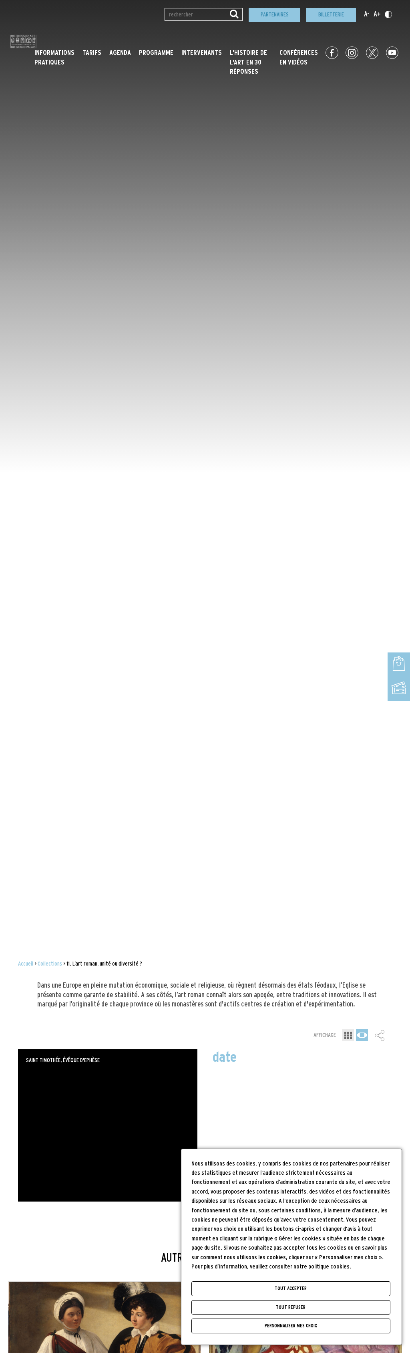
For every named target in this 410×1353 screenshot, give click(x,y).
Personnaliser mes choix (291, 1325)
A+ (377, 14)
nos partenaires (339, 1164)
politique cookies (329, 1267)
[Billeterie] (399, 689)
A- (367, 14)
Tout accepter (291, 1288)
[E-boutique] (399, 664)
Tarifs (91, 53)
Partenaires (275, 15)
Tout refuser (290, 1307)
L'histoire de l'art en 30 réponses (248, 62)
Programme (156, 53)
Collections (50, 964)
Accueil (25, 964)
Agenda (120, 53)
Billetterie (331, 15)
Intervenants (201, 53)
